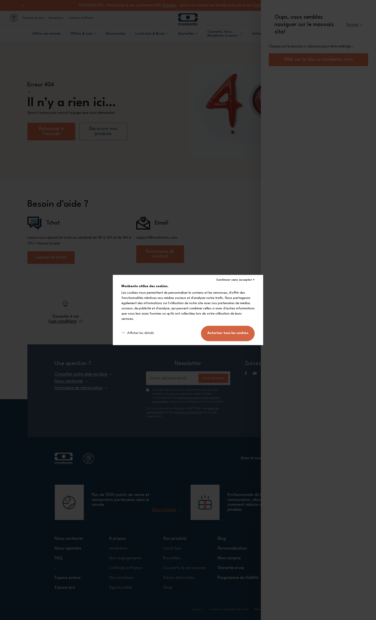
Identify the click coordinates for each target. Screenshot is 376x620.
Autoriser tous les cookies (227, 333)
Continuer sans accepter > (235, 279)
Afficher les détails (140, 333)
